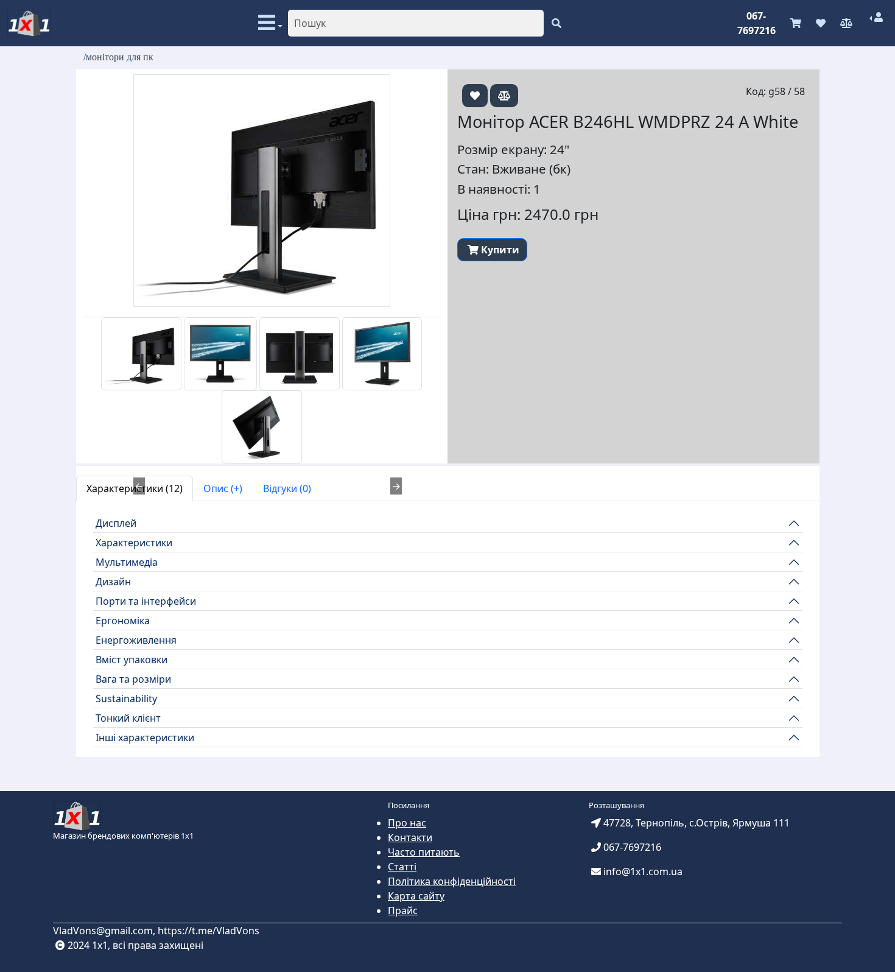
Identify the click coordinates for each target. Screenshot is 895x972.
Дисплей (116, 523)
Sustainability (126, 698)
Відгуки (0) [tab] (287, 488)
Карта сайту (416, 896)
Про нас (407, 822)
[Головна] (29, 23)
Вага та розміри (133, 679)
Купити (500, 249)
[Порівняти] (846, 23)
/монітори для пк (118, 57)
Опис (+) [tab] (222, 488)
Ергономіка (123, 620)
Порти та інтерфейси (146, 601)
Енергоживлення (136, 640)
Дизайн (113, 581)
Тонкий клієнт (128, 718)
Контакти (410, 837)
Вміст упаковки (131, 659)
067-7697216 (756, 23)
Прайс (403, 910)
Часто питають (424, 852)
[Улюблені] (821, 23)
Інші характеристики (145, 737)
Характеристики (134, 542)
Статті (402, 866)
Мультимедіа (127, 562)
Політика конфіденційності (452, 881)
